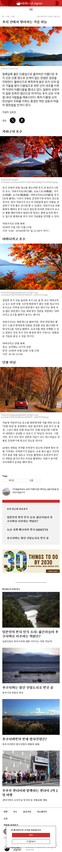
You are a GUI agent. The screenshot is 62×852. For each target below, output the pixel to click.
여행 (5, 812)
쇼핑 (5, 818)
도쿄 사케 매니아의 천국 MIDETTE (27, 529)
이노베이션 (42, 812)
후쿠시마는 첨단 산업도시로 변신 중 (28, 538)
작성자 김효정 (9, 112)
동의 (31, 835)
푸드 (15, 812)
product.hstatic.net (9, 68)
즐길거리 (27, 812)
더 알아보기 (31, 841)
